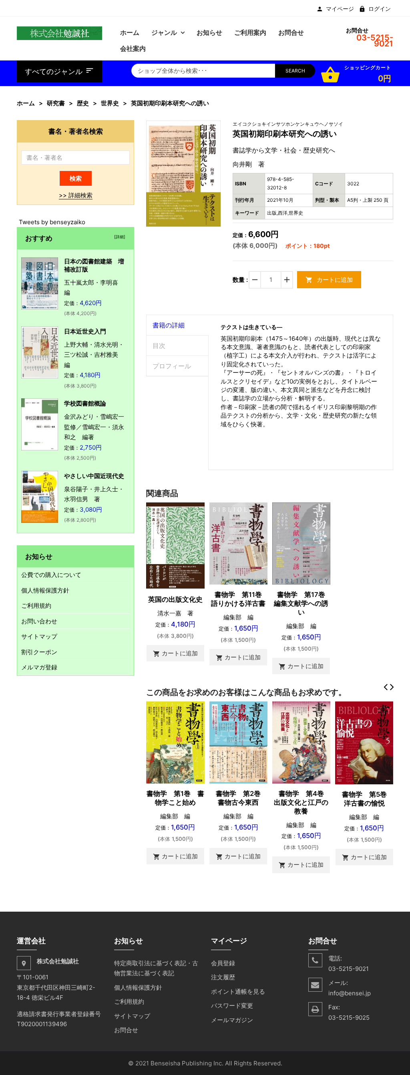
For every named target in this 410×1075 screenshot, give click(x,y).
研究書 (56, 103)
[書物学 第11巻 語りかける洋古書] (238, 543)
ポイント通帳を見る (238, 991)
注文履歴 (223, 977)
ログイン (379, 9)
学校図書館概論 (85, 403)
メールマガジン (232, 1020)
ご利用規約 (36, 605)
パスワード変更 (232, 1005)
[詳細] (118, 236)
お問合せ (126, 1030)
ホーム (26, 103)
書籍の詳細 (169, 325)
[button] (213, 127)
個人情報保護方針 (45, 590)
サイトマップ (39, 636)
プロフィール (172, 366)
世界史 (110, 103)
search (295, 71)
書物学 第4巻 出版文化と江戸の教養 (302, 802)
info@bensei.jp (349, 993)
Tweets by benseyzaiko (52, 222)
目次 (159, 346)
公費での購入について (51, 575)
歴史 (83, 103)
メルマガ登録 (39, 667)
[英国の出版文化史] (175, 545)
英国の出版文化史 (175, 599)
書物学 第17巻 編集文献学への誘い (303, 603)
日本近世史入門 (85, 331)
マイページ (340, 9)
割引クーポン (39, 652)
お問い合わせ (39, 621)
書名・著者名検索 (75, 131)
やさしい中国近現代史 (94, 476)
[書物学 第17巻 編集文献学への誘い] (301, 543)
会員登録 (223, 963)
